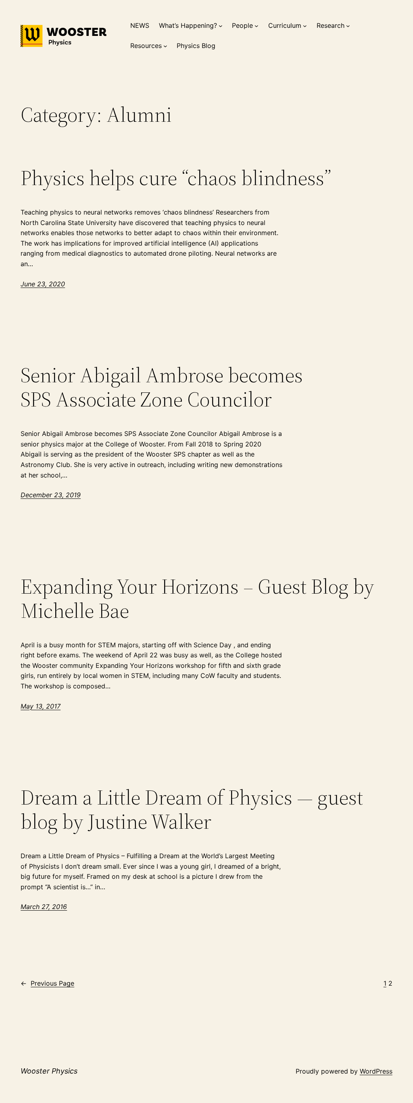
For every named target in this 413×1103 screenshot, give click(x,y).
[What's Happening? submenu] (221, 26)
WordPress (376, 1071)
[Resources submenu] (165, 46)
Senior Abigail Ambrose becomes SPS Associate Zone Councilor (162, 387)
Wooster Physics (49, 1071)
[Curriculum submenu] (305, 26)
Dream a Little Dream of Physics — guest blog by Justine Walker (192, 809)
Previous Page (47, 983)
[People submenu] (256, 26)
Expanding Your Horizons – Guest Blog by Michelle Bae (197, 598)
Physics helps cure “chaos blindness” (176, 178)
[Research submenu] (348, 26)
